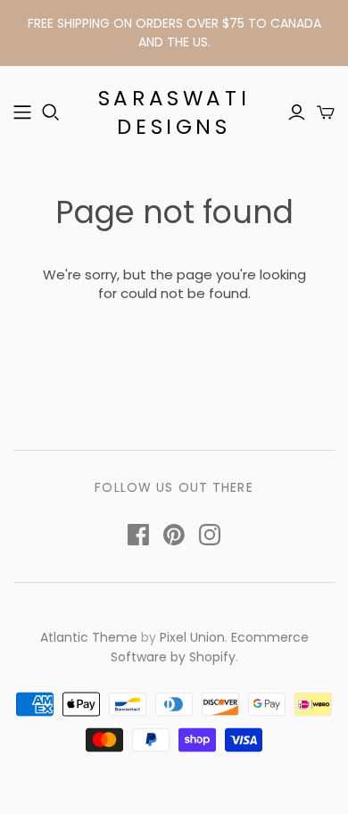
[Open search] (51, 112)
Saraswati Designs (174, 112)
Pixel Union (192, 637)
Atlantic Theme (88, 637)
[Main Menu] (22, 112)
